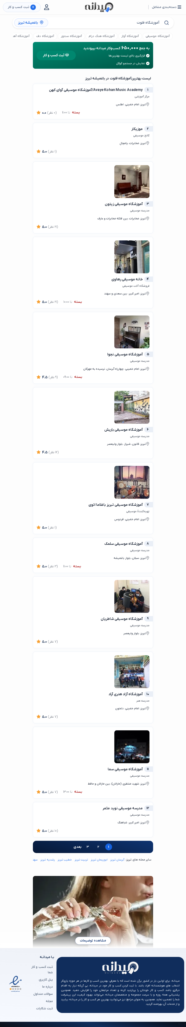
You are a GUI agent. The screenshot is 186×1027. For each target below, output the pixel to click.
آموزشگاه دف (45, 36)
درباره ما (47, 987)
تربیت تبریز (81, 860)
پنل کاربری (46, 980)
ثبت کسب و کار (21, 7)
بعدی (77, 847)
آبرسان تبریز (117, 860)
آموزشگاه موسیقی (157, 36)
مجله (49, 1001)
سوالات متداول (43, 994)
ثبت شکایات (44, 1008)
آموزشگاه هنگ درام (102, 36)
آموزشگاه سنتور (71, 36)
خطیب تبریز (65, 860)
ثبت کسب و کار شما (42, 970)
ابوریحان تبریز (99, 860)
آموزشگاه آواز (130, 36)
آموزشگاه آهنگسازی (16, 36)
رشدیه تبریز (47, 860)
